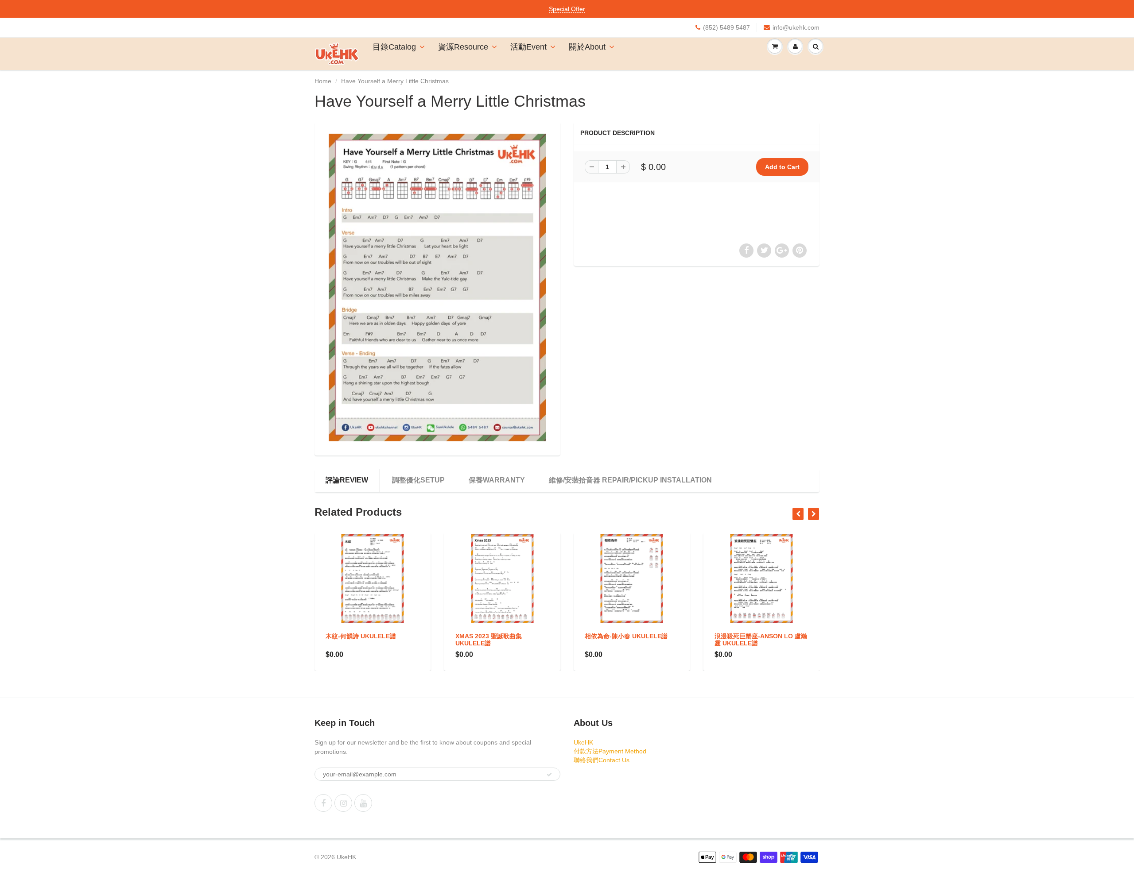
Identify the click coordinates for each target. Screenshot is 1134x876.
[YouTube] (363, 803)
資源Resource (463, 46)
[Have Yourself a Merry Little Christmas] (437, 287)
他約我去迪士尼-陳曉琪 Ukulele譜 (747, 640)
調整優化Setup (418, 480)
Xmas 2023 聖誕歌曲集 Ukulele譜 (359, 640)
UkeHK (583, 742)
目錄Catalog (394, 46)
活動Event (528, 46)
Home (323, 81)
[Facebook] (323, 803)
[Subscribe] (549, 775)
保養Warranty (497, 480)
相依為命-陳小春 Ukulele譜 (496, 636)
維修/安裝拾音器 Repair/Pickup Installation (630, 480)
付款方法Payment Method (610, 751)
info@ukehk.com (796, 27)
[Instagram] (343, 803)
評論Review (347, 480)
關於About (587, 46)
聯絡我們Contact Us (601, 760)
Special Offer (567, 8)
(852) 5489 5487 (726, 27)
